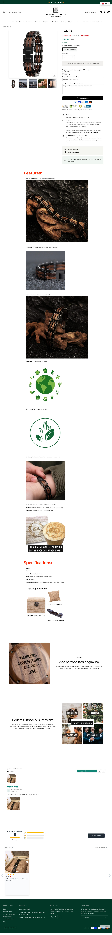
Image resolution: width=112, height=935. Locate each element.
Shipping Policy (7, 911)
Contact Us (87, 22)
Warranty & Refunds (9, 914)
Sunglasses (46, 22)
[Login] (104, 12)
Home (12, 22)
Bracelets (37, 22)
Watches (28, 22)
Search (5, 909)
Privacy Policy (7, 916)
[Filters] (99, 771)
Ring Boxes (55, 22)
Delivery (63, 22)
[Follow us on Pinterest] (55, 917)
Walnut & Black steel (70, 49)
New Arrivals (19, 22)
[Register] (105, 917)
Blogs (70, 22)
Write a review (83, 771)
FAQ (4, 921)
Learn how (60, 507)
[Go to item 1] (11, 778)
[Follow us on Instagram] (52, 917)
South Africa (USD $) (90, 12)
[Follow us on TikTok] (59, 917)
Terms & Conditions (8, 919)
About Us (78, 22)
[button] (66, 39)
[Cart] (108, 12)
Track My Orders (97, 22)
